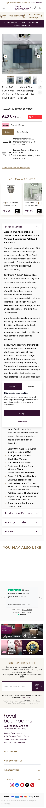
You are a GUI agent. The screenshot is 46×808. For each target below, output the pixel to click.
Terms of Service (26, 703)
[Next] (38, 56)
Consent (12, 386)
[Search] (31, 7)
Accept (22, 413)
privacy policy (26, 697)
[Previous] (5, 56)
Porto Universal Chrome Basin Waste (10, 204)
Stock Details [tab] (22, 132)
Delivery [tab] (8, 132)
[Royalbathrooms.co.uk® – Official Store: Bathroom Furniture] (22, 7)
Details (31, 386)
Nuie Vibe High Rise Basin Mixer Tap (33, 204)
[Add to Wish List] (40, 92)
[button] (5, 203)
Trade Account (36, 3)
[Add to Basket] (17, 211)
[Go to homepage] (22, 718)
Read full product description (16, 167)
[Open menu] (3, 7)
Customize (22, 421)
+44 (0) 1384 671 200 (16, 726)
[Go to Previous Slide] (2, 15)
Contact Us (25, 3)
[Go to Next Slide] (41, 15)
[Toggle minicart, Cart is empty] (40, 8)
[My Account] (35, 7)
